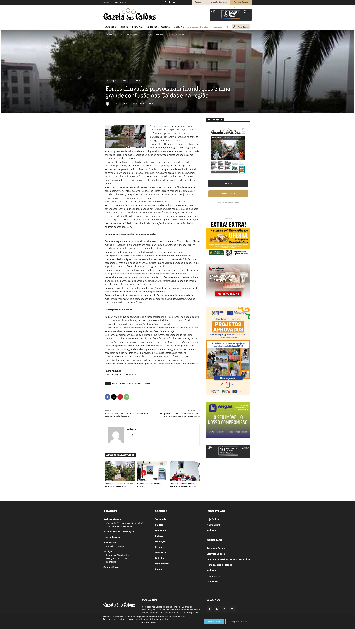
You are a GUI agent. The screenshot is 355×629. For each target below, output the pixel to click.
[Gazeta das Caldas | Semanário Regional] (129, 14)
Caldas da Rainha (118, 384)
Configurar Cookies (238, 621)
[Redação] (108, 104)
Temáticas (160, 552)
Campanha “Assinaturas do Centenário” (124, 523)
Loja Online (213, 519)
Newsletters (213, 524)
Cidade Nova (148, 384)
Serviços (107, 551)
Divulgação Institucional (117, 558)
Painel (123, 80)
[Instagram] (170, 2)
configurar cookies (148, 622)
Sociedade (135, 80)
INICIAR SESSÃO (228, 193)
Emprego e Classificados (117, 555)
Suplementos (162, 563)
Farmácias (111, 561)
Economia (160, 530)
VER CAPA (228, 183)
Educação (160, 541)
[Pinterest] (120, 397)
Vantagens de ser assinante (119, 526)
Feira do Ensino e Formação (118, 531)
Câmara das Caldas (134, 384)
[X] (114, 397)
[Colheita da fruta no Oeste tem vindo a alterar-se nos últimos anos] (120, 471)
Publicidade (109, 542)
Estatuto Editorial (216, 553)
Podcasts (211, 530)
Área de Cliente (111, 566)
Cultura (159, 535)
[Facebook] (165, 2)
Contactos (212, 581)
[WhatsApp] (126, 397)
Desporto (160, 547)
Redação (113, 103)
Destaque (115, 34)
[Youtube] (174, 2)
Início (108, 34)
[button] (227, 27)
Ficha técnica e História (219, 564)
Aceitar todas (214, 621)
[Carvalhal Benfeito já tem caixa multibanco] (152, 471)
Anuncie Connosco (115, 546)
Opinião (159, 558)
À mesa (159, 569)
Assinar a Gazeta (216, 548)
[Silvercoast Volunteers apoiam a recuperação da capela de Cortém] (185, 471)
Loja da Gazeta (111, 537)
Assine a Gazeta (112, 519)
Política (159, 524)
